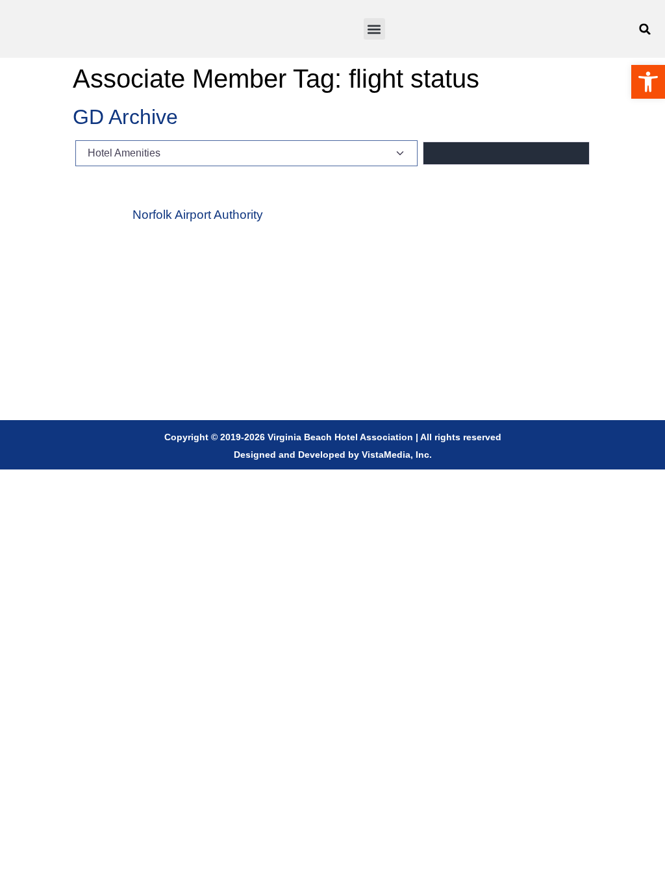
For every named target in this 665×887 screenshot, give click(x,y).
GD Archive (125, 117)
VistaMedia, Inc (395, 454)
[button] (374, 29)
